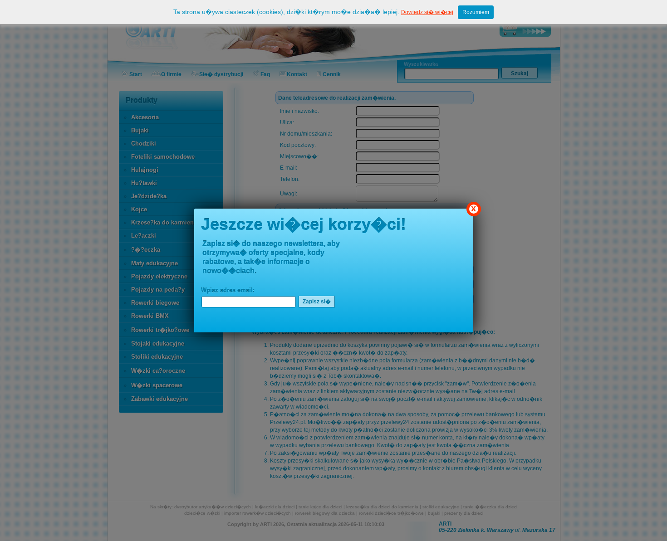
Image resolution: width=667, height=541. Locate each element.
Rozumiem (475, 12)
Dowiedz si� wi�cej (427, 12)
